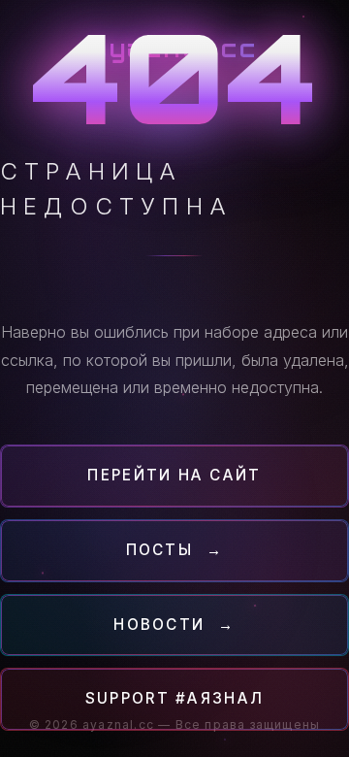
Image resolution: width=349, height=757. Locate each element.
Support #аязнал (174, 698)
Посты (175, 550)
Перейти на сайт (174, 475)
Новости (174, 624)
